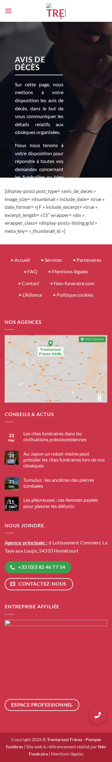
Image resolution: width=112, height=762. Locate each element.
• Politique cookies (73, 295)
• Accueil (20, 260)
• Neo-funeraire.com (72, 283)
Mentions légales (67, 753)
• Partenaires (87, 260)
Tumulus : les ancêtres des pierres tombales (58, 483)
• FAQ (30, 271)
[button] (8, 10)
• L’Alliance (30, 295)
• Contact (28, 283)
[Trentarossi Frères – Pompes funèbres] (56, 11)
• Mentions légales (68, 271)
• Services (51, 260)
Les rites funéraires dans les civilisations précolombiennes (54, 436)
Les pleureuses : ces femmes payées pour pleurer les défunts (60, 503)
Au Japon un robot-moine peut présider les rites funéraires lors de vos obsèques (64, 459)
